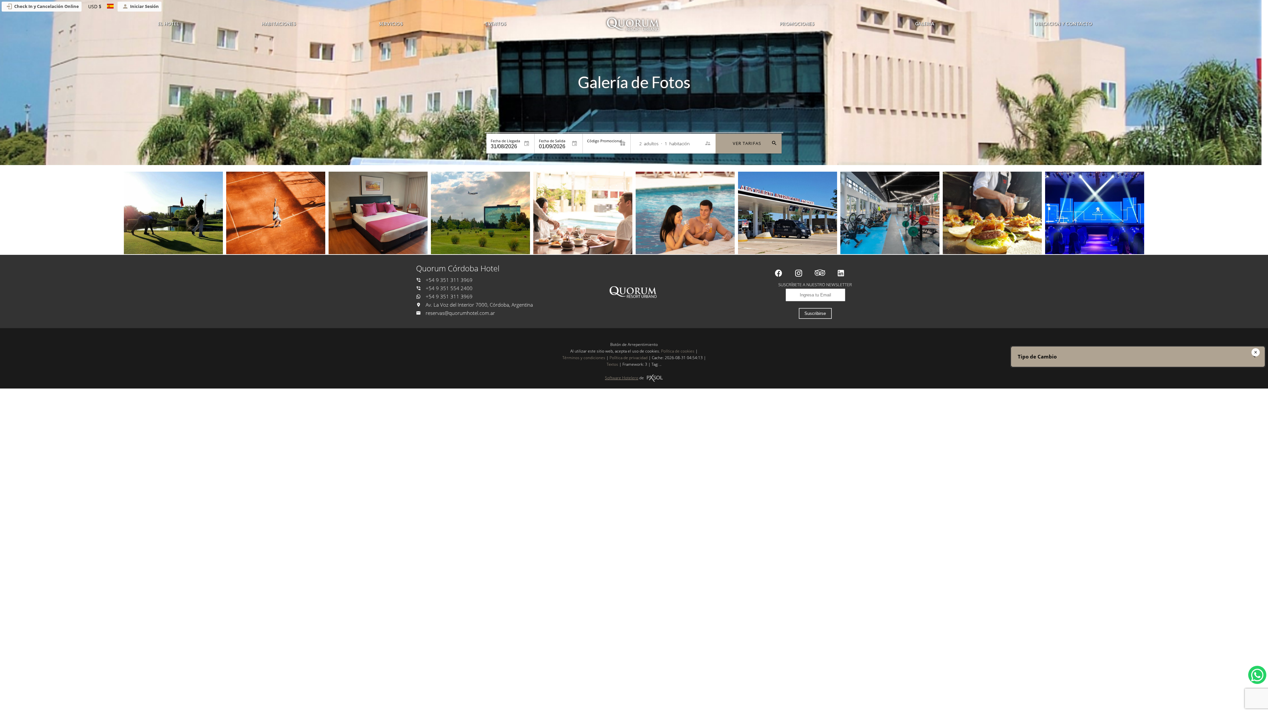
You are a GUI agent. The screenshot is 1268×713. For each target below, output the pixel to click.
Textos (612, 364)
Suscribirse (815, 313)
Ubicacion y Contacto (1063, 23)
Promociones (797, 23)
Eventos (496, 23)
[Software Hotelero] (655, 378)
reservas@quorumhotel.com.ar (460, 313)
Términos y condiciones (583, 357)
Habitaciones (279, 23)
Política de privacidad (629, 357)
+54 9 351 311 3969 (448, 280)
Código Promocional (604, 141)
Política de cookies (677, 351)
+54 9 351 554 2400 (448, 288)
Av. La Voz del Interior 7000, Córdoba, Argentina (478, 304)
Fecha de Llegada (505, 141)
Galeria (924, 23)
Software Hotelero (621, 378)
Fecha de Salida (552, 141)
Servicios (391, 23)
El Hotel (168, 23)
